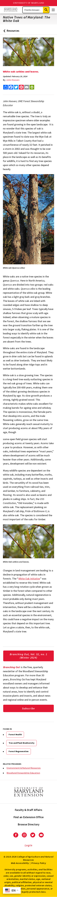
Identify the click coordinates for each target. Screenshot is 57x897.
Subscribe (28, 708)
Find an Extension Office (28, 817)
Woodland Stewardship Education (23, 772)
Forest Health (15, 734)
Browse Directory (28, 824)
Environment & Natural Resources (24, 767)
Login (28, 845)
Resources (10, 32)
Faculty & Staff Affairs (28, 810)
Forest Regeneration (18, 751)
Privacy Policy (38, 863)
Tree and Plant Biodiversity (21, 743)
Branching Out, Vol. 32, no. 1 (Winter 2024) (28, 656)
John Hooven (12, 79)
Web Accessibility (20, 863)
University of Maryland (28, 3)
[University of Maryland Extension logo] (11, 10)
